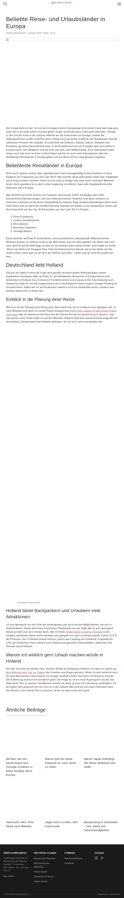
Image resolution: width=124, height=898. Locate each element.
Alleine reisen (40, 881)
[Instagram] (96, 858)
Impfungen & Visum (44, 876)
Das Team (9, 876)
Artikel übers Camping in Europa (84, 632)
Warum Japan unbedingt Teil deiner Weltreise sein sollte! (99, 762)
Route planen (40, 871)
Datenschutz (114, 894)
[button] (5, 4)
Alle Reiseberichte (73, 858)
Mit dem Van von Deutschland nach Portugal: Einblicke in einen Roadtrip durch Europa (19, 766)
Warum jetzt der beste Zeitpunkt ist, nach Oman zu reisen (60, 762)
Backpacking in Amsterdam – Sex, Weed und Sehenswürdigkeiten (101, 826)
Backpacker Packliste (44, 858)
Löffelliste (69, 863)
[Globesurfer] (62, 4)
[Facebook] (101, 858)
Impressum (102, 894)
